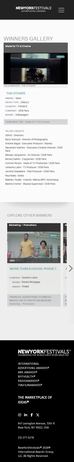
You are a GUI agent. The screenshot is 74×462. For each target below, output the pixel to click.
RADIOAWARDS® (28, 381)
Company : (11, 110)
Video (60, 57)
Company (14, 277)
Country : (11, 106)
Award (16, 286)
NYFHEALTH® (26, 376)
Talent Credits (14, 131)
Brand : (9, 115)
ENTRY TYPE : (12, 102)
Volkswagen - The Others (19, 85)
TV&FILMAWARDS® (30, 385)
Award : (9, 98)
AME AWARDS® (27, 372)
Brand (16, 282)
